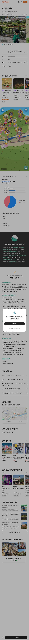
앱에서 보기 (14, 323)
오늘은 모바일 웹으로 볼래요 (14, 328)
